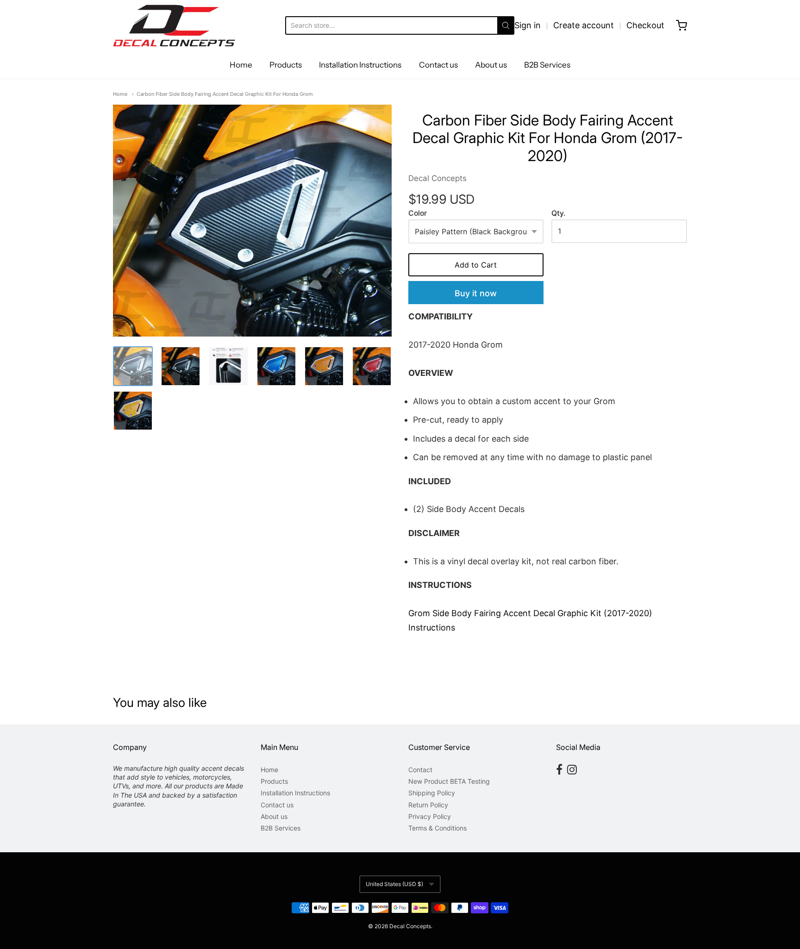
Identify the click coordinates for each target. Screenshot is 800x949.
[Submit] (505, 25)
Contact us (438, 64)
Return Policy (428, 805)
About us (491, 64)
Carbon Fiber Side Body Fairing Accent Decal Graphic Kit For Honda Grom (225, 94)
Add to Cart (476, 264)
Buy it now (476, 293)
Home (241, 64)
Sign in (527, 25)
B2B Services (547, 64)
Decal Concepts (437, 178)
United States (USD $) (394, 883)
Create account (583, 25)
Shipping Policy (431, 793)
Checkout (645, 25)
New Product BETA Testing (449, 781)
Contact (420, 770)
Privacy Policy (429, 816)
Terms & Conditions (437, 828)
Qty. (558, 213)
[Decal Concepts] (174, 25)
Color (417, 213)
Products (285, 64)
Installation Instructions (360, 64)
